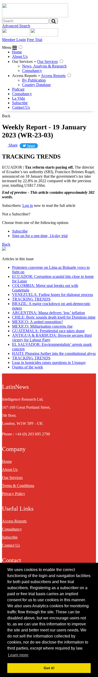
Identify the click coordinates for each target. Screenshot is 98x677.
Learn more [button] (18, 655)
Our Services (23, 61)
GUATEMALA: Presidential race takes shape (48, 331)
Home (17, 52)
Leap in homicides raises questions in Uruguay (49, 362)
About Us (20, 56)
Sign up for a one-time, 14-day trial (40, 236)
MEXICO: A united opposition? (37, 322)
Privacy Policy (13, 494)
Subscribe (20, 103)
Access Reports (25, 75)
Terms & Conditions (18, 485)
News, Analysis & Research (44, 66)
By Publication (34, 80)
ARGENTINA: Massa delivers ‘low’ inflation (48, 313)
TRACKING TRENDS (31, 299)
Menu (7, 47)
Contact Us (21, 107)
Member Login (14, 39)
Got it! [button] (49, 668)
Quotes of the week (27, 367)
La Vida (18, 98)
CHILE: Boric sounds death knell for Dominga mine (53, 317)
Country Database (36, 85)
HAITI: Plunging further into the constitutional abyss (54, 353)
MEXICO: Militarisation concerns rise (42, 326)
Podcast (18, 89)
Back (6, 116)
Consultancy (32, 70)
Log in (27, 205)
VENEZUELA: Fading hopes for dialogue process (52, 294)
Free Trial (34, 39)
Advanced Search (16, 26)
